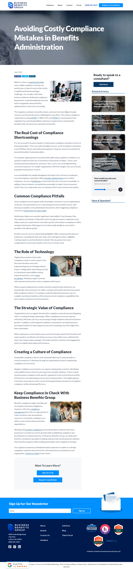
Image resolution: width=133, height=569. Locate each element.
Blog (64, 530)
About (43, 526)
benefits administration (54, 178)
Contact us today (32, 453)
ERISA (34, 118)
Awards (43, 530)
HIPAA (55, 118)
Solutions (66, 526)
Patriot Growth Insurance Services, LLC (107, 551)
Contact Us (45, 535)
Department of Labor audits (35, 211)
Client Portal (67, 535)
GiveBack (44, 540)
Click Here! (103, 84)
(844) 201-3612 (91, 5)
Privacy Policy (71, 564)
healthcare (36, 181)
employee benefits (36, 82)
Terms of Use (82, 564)
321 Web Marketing (51, 564)
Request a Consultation (111, 5)
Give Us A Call (47, 473)
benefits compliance (34, 430)
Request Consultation (48, 480)
